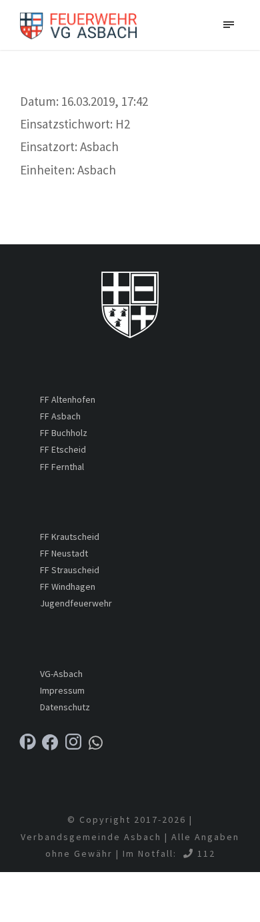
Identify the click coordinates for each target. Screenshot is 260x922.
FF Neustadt (64, 553)
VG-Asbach (61, 674)
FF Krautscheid (69, 537)
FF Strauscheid (69, 570)
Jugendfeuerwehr (76, 603)
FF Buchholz (63, 433)
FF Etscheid (63, 449)
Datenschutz (65, 707)
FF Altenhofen (67, 399)
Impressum (62, 690)
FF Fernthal (62, 467)
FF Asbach (60, 416)
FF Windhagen (67, 586)
